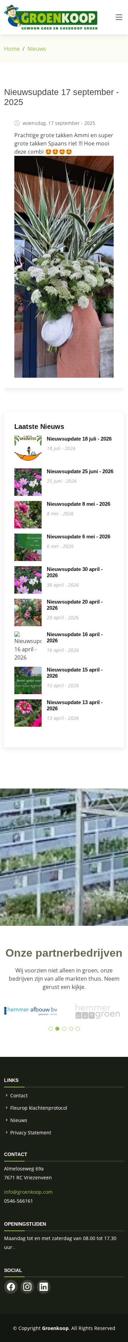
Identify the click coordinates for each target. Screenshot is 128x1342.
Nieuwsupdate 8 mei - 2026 (78, 504)
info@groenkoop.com (28, 1192)
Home (12, 48)
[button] (50, 1029)
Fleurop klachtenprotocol (38, 1108)
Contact (19, 1095)
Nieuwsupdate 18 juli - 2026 (79, 439)
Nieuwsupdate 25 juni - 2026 (80, 471)
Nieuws (36, 48)
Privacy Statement (30, 1132)
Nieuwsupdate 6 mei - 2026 (78, 536)
